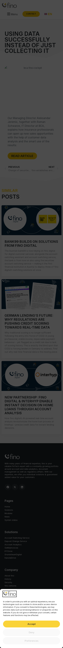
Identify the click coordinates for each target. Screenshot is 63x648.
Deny (31, 632)
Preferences (31, 640)
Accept (32, 624)
